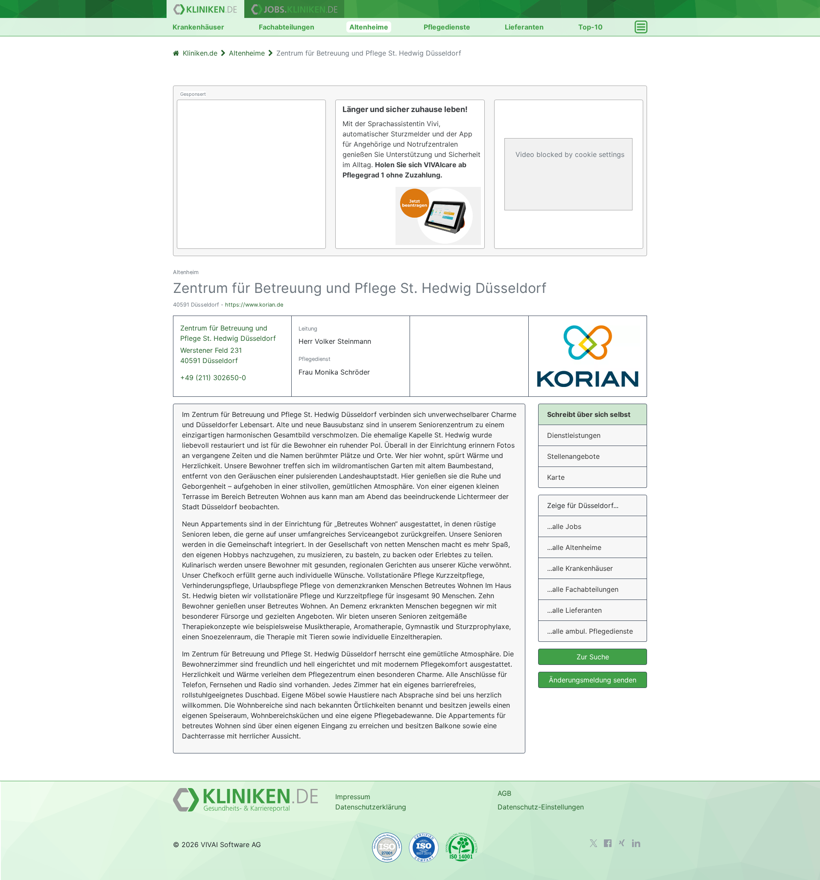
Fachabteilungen (286, 27)
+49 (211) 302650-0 (213, 377)
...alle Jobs (564, 526)
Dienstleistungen (573, 435)
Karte (556, 477)
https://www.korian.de (254, 304)
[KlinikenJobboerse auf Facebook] (608, 843)
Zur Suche (593, 657)
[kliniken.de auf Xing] (621, 842)
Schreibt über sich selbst (588, 414)
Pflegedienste (447, 27)
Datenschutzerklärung (370, 807)
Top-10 (590, 27)
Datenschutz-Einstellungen (541, 807)
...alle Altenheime (574, 547)
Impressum (352, 796)
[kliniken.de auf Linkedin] (636, 843)
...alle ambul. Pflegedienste (590, 631)
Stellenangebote (573, 456)
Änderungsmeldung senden (592, 680)
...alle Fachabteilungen (582, 589)
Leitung (308, 328)
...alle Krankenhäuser (580, 568)
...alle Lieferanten (574, 610)
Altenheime (368, 27)
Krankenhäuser (198, 27)
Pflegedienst (315, 359)
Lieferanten (524, 27)
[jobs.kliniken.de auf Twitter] (593, 843)
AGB (504, 793)
